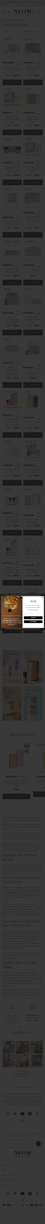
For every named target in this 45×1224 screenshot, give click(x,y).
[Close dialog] (42, 597)
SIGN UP (33, 617)
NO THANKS (33, 621)
